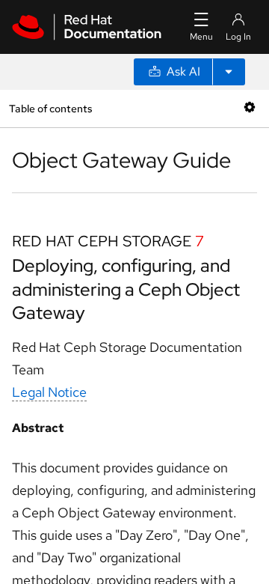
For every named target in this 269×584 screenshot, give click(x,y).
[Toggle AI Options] (228, 71)
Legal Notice (49, 392)
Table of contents (50, 108)
